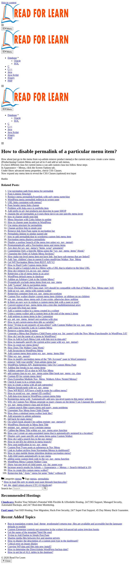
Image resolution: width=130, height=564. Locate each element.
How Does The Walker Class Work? (26, 347)
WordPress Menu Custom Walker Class (27, 461)
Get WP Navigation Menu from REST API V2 (31, 262)
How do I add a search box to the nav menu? (30, 439)
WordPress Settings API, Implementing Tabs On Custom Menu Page (42, 364)
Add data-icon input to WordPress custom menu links (34, 396)
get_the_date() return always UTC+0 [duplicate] (28, 485)
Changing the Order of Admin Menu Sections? (31, 253)
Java (10, 72)
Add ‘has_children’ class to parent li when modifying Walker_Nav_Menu (44, 259)
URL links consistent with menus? (25, 202)
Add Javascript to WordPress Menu (25, 350)
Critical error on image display (23, 543)
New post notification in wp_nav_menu (27, 444)
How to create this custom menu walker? (28, 470)
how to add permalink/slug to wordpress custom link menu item (39, 236)
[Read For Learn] (36, 48)
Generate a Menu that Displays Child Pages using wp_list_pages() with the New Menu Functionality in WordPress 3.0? (67, 333)
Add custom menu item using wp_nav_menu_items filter (36, 353)
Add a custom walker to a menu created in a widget (33, 310)
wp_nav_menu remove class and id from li (29, 404)
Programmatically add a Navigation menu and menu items (36, 245)
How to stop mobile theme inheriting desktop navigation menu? (39, 453)
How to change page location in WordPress (29, 222)
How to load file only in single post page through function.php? (35, 482)
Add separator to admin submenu (24, 416)
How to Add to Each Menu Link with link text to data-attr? (37, 339)
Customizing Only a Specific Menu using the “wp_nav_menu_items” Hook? (46, 250)
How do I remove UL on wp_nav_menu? (28, 270)
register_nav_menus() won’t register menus (29, 427)
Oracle (17, 60)
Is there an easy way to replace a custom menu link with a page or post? (43, 302)
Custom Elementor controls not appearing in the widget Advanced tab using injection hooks (53, 529)
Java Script (13, 75)
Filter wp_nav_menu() (19, 356)
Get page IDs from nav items (22, 307)
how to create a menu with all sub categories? (30, 384)
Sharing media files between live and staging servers (34, 538)
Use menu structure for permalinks (25, 225)
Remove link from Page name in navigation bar (31, 231)
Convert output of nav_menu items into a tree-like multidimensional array (44, 305)
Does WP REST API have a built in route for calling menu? (37, 390)
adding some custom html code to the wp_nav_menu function (38, 458)
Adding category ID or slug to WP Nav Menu (30, 370)
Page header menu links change (23, 205)
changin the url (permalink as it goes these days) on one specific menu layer (45, 213)
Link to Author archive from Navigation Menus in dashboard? (39, 450)
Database (12, 58)
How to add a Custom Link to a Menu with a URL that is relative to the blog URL (49, 268)
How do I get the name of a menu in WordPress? (32, 336)
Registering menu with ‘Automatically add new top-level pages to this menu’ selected (50, 399)
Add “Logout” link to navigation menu (27, 285)
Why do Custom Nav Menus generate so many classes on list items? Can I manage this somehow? (57, 401)
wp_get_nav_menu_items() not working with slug (33, 319)
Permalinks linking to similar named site (27, 233)
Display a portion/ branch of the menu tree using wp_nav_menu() (40, 242)
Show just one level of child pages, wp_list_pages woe (35, 464)
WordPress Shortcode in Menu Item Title (28, 424)
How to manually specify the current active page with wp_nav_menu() (43, 342)
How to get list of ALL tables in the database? (30, 552)
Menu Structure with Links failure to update (29, 219)
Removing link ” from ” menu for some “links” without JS (37, 473)
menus (18, 478)
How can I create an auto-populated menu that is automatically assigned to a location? (50, 433)
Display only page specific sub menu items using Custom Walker (40, 436)
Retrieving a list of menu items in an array (28, 273)
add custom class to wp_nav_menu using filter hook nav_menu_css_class (44, 373)
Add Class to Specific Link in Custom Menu (30, 327)
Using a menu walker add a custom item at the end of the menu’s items (43, 313)
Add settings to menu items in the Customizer (30, 316)
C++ (10, 69)
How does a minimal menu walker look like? (30, 413)
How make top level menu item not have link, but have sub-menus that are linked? (49, 256)
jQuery (11, 77)
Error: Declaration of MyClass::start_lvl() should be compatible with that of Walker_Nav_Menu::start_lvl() (61, 288)
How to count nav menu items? (23, 344)
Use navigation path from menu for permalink (30, 191)
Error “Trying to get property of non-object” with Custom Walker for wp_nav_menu (50, 325)
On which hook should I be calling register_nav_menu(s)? (37, 421)
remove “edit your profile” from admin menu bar (32, 362)
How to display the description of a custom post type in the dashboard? (43, 540)
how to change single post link (23, 216)
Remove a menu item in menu (23, 330)
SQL (16, 63)
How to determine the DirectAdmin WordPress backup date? (38, 549)
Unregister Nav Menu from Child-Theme (28, 410)
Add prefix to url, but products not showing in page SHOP (37, 211)
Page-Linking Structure (19, 193)
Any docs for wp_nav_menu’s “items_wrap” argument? (35, 248)
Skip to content (8, 2)
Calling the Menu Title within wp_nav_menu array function (37, 430)
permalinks (43, 478)
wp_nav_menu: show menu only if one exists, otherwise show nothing (43, 299)
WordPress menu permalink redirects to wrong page (33, 199)
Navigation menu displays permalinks (26, 239)
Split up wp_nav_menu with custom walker (29, 290)
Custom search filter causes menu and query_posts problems (38, 407)
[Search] (45, 488)
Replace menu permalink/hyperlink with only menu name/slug (39, 196)
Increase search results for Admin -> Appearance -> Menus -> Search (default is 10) (49, 467)
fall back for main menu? (20, 419)
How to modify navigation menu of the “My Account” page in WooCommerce (47, 359)
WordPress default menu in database (26, 276)
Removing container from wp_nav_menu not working (35, 293)
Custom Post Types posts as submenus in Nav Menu (34, 447)
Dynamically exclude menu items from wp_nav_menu (35, 282)
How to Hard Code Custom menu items (27, 265)
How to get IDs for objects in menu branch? (30, 441)
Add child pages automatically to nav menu (29, 456)
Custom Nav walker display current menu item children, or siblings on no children (49, 296)
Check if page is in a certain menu (25, 382)
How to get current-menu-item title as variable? (31, 322)
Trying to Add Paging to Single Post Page (28, 535)
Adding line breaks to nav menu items (27, 367)
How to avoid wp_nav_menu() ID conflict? (29, 393)
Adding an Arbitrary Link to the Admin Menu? (31, 279)
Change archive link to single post (25, 228)
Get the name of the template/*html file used (30, 532)
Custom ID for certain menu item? (25, 376)
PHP (10, 80)
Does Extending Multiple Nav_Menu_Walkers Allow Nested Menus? (42, 379)
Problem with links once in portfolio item (28, 208)
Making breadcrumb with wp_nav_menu (28, 387)
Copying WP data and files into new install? (29, 546)
